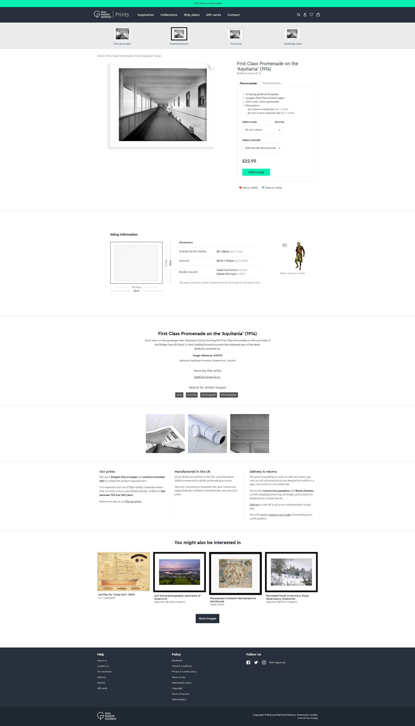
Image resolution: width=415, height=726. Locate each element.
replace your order (280, 515)
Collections (168, 15)
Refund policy (179, 699)
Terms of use (178, 677)
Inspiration (146, 15)
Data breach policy (182, 683)
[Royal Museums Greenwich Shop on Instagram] (264, 664)
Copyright (177, 688)
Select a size (263, 122)
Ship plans (192, 15)
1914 (179, 394)
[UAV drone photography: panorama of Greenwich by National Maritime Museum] (179, 572)
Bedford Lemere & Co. (249, 73)
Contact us (103, 666)
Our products (104, 672)
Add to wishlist (250, 188)
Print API (302, 718)
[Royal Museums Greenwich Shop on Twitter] (256, 664)
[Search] (299, 14)
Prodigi (314, 718)
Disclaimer (177, 660)
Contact (233, 15)
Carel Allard (217, 604)
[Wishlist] (311, 14)
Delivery (255, 504)
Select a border (251, 140)
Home (100, 56)
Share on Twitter (273, 188)
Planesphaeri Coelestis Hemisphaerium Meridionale (233, 600)
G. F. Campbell (106, 597)
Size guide (279, 122)
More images (207, 618)
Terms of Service (180, 694)
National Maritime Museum (169, 601)
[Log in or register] (305, 14)
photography (229, 394)
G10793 (191, 394)
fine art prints (133, 501)
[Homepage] (112, 15)
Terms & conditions (182, 666)
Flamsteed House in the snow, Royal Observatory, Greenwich (287, 597)
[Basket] (318, 14)
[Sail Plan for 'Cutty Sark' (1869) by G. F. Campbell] (123, 590)
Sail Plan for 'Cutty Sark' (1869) (116, 594)
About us (102, 660)
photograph (209, 394)
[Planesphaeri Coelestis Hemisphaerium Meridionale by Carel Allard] (235, 573)
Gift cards (213, 15)
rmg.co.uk (279, 662)
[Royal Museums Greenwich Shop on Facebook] (248, 664)
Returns (101, 683)
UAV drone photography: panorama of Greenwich (177, 597)
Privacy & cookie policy (184, 672)
